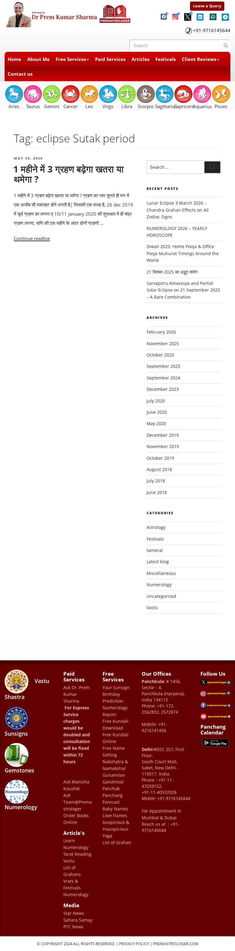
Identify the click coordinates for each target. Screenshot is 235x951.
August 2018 (159, 469)
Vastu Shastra (27, 688)
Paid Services (110, 59)
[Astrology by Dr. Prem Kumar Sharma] (68, 13)
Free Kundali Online (116, 738)
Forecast (111, 802)
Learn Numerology (75, 844)
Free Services (71, 59)
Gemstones (19, 770)
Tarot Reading (77, 854)
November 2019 (163, 446)
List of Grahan (117, 842)
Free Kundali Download (116, 724)
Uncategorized (161, 596)
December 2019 (163, 435)
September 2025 (163, 366)
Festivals (165, 59)
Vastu (152, 607)
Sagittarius (164, 106)
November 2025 (163, 343)
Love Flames (115, 815)
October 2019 (160, 458)
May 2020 (156, 423)
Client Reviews (199, 59)
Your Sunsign (116, 687)
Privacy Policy (134, 943)
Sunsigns (16, 733)
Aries (14, 106)
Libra (126, 106)
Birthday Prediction (113, 697)
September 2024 (163, 378)
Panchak (111, 788)
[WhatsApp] (212, 15)
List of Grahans (72, 871)
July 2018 (156, 481)
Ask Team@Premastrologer (77, 802)
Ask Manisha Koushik (76, 785)
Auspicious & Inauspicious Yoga (116, 829)
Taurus (33, 106)
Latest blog (158, 561)
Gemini (51, 106)
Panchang (113, 795)
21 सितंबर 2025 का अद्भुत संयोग (172, 272)
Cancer (70, 106)
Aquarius (202, 106)
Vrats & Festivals (72, 884)
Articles (140, 59)
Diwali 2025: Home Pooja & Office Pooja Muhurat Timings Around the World (183, 253)
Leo (89, 106)
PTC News (73, 927)
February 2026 (161, 332)
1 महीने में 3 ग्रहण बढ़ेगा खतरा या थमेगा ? (68, 174)
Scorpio (146, 106)
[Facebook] (163, 13)
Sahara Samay (77, 920)
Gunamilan (114, 775)
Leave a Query (207, 6)
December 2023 (163, 389)
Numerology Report (115, 711)
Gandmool (113, 782)
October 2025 (160, 355)
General (155, 550)
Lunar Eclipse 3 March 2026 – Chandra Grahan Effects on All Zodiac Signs (178, 210)
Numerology (159, 584)
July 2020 (156, 401)
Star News (73, 913)
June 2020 (157, 412)
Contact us (20, 74)
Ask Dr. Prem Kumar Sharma (76, 694)
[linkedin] (200, 14)
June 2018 (157, 492)
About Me (38, 59)
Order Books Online (76, 819)
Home (14, 59)
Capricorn (183, 106)
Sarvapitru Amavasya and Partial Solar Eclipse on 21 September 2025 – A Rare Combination (183, 290)
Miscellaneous (161, 573)
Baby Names (115, 809)
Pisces (220, 106)
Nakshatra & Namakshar (115, 765)
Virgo (108, 106)
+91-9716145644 (211, 30)
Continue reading (32, 238)
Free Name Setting (114, 751)
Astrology (156, 527)
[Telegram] (224, 14)
